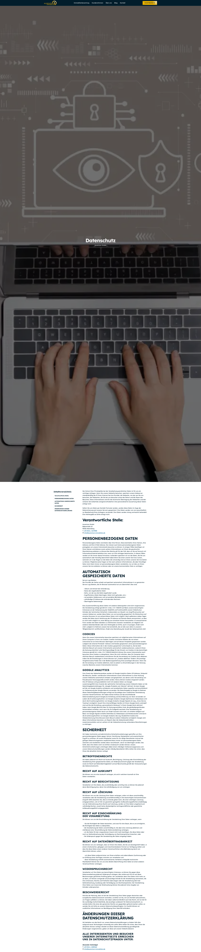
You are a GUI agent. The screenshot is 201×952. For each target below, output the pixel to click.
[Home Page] (50, 3)
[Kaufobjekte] (150, 3)
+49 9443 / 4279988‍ (90, 531)
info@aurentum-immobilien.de (94, 533)
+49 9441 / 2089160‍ (90, 947)
